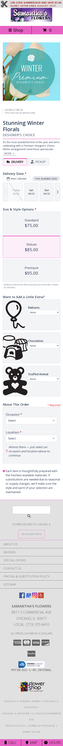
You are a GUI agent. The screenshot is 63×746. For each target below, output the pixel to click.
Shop (18, 30)
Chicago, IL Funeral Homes (22, 701)
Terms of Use (31, 731)
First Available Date (46, 178)
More (7, 153)
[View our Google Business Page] (28, 597)
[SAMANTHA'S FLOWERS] (31, 20)
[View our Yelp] (41, 597)
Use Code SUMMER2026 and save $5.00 (35, 3)
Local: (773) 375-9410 (31, 624)
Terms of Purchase (42, 725)
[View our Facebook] (22, 597)
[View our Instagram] (34, 597)
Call (11, 742)
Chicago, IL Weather (16, 713)
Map (32, 742)
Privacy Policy (16, 725)
